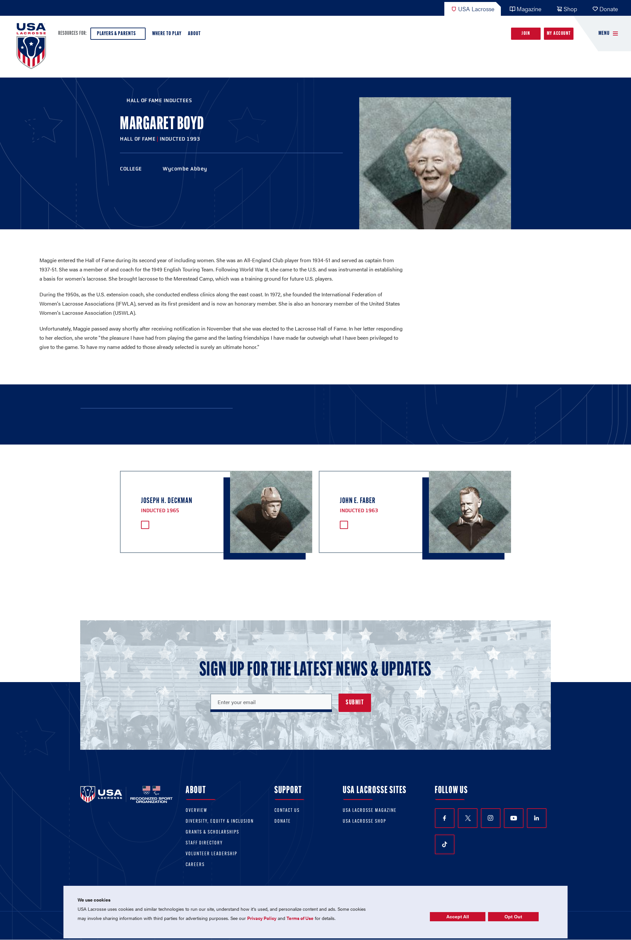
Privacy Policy (261, 918)
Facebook (445, 818)
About (194, 33)
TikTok (445, 844)
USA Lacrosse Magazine (370, 810)
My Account (559, 33)
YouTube (514, 818)
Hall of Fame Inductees (159, 100)
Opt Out (513, 916)
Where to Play (166, 33)
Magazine (529, 9)
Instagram (491, 818)
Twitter (468, 818)
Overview (196, 810)
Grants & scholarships (212, 832)
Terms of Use (300, 918)
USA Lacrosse (476, 9)
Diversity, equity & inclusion (220, 821)
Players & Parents (116, 33)
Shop (570, 9)
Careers (195, 864)
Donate (608, 9)
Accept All (457, 916)
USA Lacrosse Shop (364, 821)
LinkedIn (537, 818)
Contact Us (287, 810)
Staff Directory (204, 843)
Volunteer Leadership (211, 854)
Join (526, 33)
